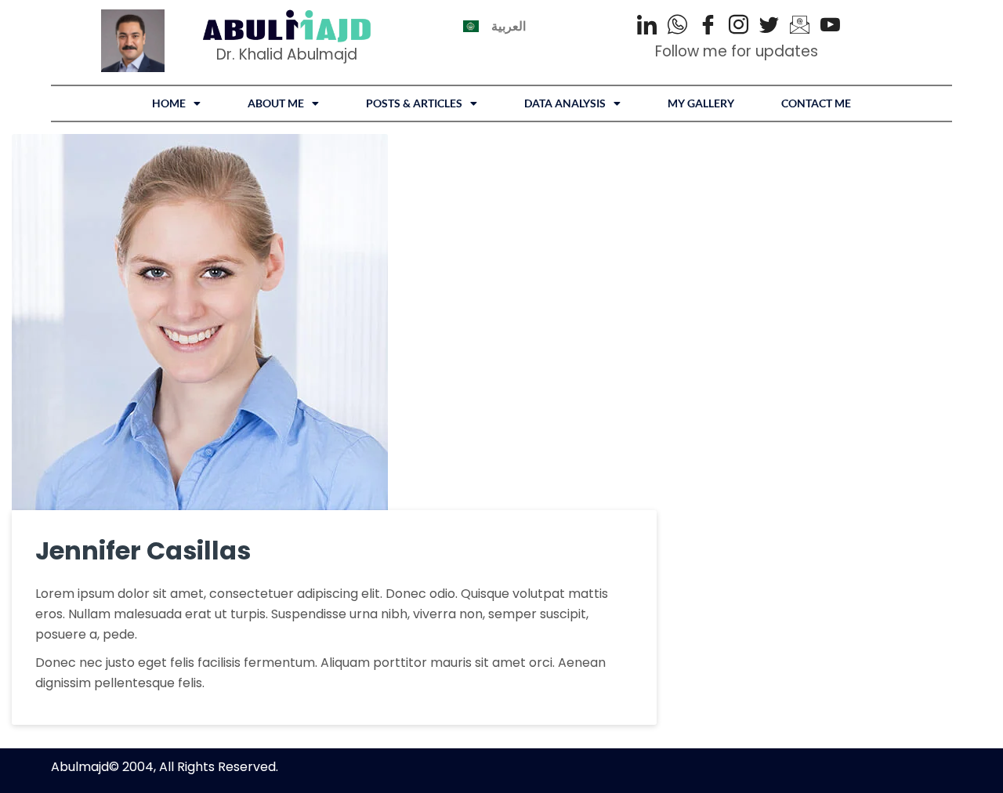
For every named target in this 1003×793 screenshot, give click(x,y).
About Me (276, 103)
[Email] (799, 26)
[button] (176, 103)
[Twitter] (769, 26)
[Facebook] (708, 26)
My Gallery (701, 103)
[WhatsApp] (677, 26)
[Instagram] (738, 26)
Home (169, 103)
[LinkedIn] (647, 26)
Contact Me (816, 103)
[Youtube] (830, 26)
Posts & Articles (414, 103)
